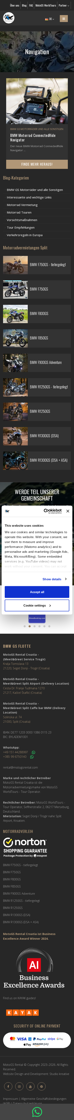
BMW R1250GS (13, 908)
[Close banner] (67, 511)
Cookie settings (34, 605)
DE (50, 19)
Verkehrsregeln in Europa (25, 235)
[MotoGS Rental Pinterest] (41, 1086)
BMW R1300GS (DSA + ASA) (20, 922)
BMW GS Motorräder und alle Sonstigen (35, 190)
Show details (52, 579)
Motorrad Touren (19, 212)
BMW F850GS (12, 886)
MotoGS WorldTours (46, 5)
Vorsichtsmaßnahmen (22, 220)
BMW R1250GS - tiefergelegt (21, 901)
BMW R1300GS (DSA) (16, 915)
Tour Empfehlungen (21, 227)
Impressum (10, 1099)
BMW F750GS (12, 872)
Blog (24, 5)
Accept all (37, 592)
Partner (63, 5)
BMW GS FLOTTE (17, 646)
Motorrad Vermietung (22, 205)
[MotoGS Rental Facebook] (8, 1086)
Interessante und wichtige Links (29, 197)
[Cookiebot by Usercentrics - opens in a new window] (46, 511)
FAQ (31, 5)
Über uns (14, 5)
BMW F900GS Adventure (19, 893)
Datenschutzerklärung (27, 1103)
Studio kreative (59, 1074)
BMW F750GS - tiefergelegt (20, 865)
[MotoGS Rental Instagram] (19, 1086)
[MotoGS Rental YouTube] (30, 1086)
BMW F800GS (12, 879)
